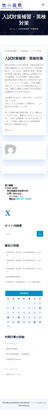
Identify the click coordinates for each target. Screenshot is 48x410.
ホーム (12, 29)
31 (40, 322)
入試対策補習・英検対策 (28, 29)
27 (19, 322)
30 (35, 322)
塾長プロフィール (14, 374)
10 (40, 308)
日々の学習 (37, 51)
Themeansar (23, 405)
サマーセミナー (13, 343)
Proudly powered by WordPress (16, 402)
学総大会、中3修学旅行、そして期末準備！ (24, 282)
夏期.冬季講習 (12, 349)
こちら (20, 196)
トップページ (12, 369)
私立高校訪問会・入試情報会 (18, 354)
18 (8, 317)
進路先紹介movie (14, 359)
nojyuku (24, 51)
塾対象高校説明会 (14, 276)
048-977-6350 (23, 198)
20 (19, 317)
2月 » (9, 326)
